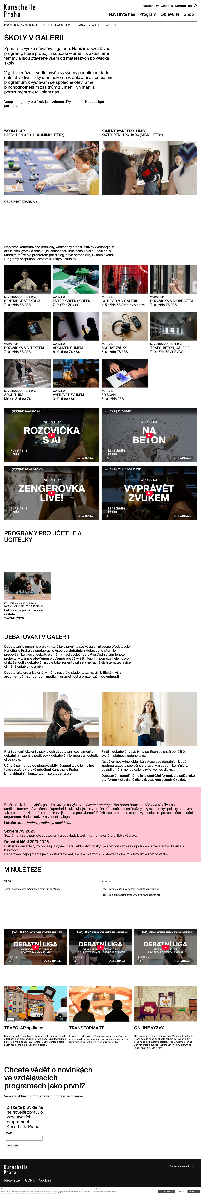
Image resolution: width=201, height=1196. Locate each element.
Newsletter (12, 1180)
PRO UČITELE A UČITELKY (56, 25)
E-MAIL (10, 1133)
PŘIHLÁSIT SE (13, 1146)
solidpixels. (190, 1166)
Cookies (45, 1180)
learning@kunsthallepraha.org (90, 210)
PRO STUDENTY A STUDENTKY (21, 25)
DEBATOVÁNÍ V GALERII (87, 25)
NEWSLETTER (110, 25)
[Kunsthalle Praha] (19, 10)
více (59, 1192)
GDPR (30, 1180)
